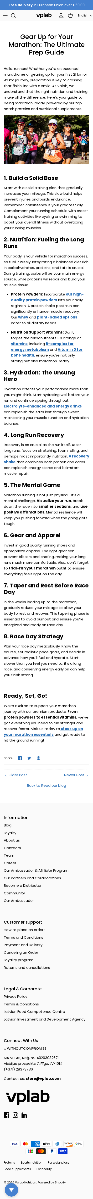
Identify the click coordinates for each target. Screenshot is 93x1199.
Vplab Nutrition (25, 1182)
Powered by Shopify (52, 1182)
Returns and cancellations (27, 967)
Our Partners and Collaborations (32, 878)
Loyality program (18, 959)
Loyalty (10, 832)
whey (23, 317)
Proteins (9, 1162)
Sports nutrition (31, 1162)
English (83, 15)
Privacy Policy (15, 996)
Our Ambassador (19, 900)
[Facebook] (6, 1115)
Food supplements (17, 1169)
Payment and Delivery (23, 944)
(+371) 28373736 (18, 1069)
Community (14, 893)
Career (10, 862)
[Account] (60, 15)
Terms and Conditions (23, 937)
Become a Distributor (22, 885)
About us (12, 840)
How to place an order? (24, 929)
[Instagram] (15, 1115)
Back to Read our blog (46, 785)
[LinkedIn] (24, 1115)
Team (9, 855)
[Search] (15, 15)
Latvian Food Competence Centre (34, 1011)
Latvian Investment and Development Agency (44, 1019)
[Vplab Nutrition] (44, 15)
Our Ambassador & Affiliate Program (36, 870)
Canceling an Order (21, 952)
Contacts (12, 847)
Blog (7, 825)
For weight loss (58, 1162)
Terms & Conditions (21, 1004)
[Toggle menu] (5, 15)
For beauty (44, 1169)
